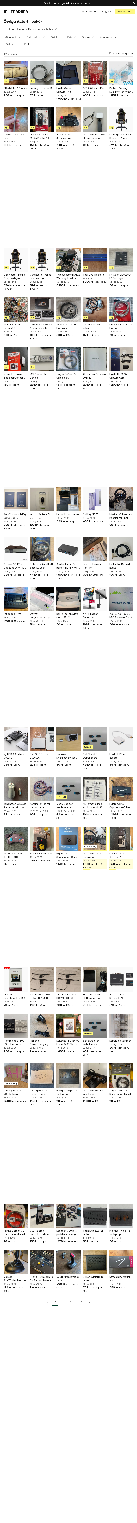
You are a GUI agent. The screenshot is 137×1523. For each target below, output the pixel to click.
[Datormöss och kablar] (95, 309)
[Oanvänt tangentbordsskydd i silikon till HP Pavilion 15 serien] (42, 599)
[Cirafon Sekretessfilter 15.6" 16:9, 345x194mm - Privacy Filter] (16, 979)
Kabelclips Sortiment (120, 1040)
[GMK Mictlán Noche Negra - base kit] (42, 309)
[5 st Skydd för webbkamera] (95, 739)
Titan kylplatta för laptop (93, 1232)
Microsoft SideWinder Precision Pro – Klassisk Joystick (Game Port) (15, 1278)
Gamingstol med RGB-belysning (13, 1092)
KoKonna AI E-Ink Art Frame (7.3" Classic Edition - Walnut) (67, 1042)
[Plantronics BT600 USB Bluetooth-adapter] (16, 1026)
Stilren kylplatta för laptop (93, 1278)
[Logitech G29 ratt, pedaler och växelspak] (95, 838)
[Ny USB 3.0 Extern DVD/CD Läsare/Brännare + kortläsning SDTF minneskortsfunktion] (16, 739)
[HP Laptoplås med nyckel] (121, 549)
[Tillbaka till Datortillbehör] (5, 29)
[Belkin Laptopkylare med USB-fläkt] (68, 599)
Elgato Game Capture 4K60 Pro (119, 805)
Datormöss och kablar (91, 326)
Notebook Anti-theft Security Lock (41, 566)
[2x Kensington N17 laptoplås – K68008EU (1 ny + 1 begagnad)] (68, 309)
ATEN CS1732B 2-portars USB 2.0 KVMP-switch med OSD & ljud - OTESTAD (14, 326)
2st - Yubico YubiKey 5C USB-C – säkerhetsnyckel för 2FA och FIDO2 (15, 516)
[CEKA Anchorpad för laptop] (121, 309)
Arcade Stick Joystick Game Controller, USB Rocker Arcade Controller (65, 136)
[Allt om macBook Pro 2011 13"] (95, 359)
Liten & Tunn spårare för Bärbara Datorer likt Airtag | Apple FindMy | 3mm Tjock (41, 1278)
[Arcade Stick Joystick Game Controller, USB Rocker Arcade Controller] (68, 119)
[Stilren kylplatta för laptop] (95, 1262)
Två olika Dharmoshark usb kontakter (66, 756)
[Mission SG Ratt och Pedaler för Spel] (121, 499)
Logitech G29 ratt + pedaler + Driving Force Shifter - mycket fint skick (67, 1232)
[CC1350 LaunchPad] (95, 73)
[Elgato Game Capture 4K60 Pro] (121, 789)
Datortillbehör (16, 29)
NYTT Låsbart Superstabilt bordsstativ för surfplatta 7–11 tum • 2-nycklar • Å (94, 615)
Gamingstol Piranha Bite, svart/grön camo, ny (120, 136)
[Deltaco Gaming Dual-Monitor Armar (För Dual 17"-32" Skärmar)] (121, 73)
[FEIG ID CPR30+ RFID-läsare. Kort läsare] (95, 979)
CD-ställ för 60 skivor (15, 88)
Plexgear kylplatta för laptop (66, 1092)
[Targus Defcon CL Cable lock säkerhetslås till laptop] (68, 359)
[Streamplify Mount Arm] (121, 1262)
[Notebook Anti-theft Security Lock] (42, 549)
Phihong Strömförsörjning (39, 1042)
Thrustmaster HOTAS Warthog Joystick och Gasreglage (68, 276)
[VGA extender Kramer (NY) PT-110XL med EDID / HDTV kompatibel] (121, 979)
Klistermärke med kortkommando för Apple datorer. (93, 805)
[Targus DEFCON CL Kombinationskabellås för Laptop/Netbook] (121, 1075)
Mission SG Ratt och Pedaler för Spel (120, 516)
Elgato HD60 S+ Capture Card (118, 376)
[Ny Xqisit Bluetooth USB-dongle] (121, 260)
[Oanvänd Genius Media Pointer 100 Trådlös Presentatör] (42, 119)
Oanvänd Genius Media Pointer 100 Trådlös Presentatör (41, 136)
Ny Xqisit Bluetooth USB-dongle (120, 276)
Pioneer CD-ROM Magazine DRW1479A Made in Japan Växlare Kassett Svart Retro (16, 566)
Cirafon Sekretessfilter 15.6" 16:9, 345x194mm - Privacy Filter (15, 996)
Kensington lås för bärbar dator (40, 805)
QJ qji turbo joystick (67, 1276)
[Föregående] (48, 1301)
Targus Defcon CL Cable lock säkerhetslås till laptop (66, 376)
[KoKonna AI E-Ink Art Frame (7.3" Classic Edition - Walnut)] (68, 1026)
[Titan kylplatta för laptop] (95, 1216)
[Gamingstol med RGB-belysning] (16, 1075)
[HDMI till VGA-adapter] (121, 739)
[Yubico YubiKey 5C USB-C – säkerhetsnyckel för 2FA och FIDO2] (42, 499)
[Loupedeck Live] (16, 599)
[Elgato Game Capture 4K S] (68, 73)
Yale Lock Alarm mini (41, 853)
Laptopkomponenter (68, 514)
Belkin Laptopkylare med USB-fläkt (67, 615)
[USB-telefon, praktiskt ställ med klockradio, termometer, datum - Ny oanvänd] (42, 1216)
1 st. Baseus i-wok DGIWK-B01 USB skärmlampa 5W (40, 996)
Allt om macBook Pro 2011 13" (94, 376)
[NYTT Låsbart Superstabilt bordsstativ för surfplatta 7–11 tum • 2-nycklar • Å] (95, 599)
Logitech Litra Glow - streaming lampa (94, 136)
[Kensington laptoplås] (42, 73)
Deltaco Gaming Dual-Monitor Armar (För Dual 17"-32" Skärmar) (120, 90)
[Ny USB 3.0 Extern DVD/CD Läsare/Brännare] (42, 739)
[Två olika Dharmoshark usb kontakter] (68, 739)
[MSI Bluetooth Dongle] (42, 359)
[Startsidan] (19, 11)
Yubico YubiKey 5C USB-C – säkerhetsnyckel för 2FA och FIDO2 (41, 516)
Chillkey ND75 (90, 514)
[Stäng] (134, 3)
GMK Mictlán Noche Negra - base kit (41, 326)
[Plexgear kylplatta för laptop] (68, 1075)
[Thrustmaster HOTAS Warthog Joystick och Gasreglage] (68, 260)
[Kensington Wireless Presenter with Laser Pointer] (16, 789)
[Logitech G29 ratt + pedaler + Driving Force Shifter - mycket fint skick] (68, 1216)
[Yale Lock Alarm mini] (42, 839)
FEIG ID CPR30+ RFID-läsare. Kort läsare (92, 996)
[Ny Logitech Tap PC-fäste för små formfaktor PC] (42, 1075)
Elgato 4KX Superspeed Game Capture (67, 855)
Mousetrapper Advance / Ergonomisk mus (118, 855)
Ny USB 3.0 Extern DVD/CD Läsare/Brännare (40, 756)
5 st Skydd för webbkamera (91, 756)
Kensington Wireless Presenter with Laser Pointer (15, 805)
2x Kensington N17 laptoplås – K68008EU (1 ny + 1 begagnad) (67, 326)
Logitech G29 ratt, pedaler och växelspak (93, 855)
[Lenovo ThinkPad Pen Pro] (95, 549)
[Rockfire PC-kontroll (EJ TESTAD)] (16, 839)
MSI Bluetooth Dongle (38, 376)
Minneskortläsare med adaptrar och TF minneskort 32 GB (15, 376)
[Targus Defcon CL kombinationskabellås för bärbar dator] (16, 1216)
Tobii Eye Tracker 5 (94, 274)
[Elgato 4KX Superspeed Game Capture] (68, 839)
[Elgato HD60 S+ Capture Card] (121, 359)
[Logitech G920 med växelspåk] (95, 1075)
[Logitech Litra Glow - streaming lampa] (95, 119)
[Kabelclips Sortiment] (121, 1026)
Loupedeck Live (12, 613)
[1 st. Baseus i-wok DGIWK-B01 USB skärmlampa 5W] (42, 979)
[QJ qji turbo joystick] (68, 1262)
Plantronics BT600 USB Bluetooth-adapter (14, 1042)
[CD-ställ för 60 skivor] (16, 73)
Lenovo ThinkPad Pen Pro (92, 566)
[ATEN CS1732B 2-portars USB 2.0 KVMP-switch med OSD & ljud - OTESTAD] (16, 309)
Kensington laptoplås (41, 88)
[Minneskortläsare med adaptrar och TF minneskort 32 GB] (16, 359)
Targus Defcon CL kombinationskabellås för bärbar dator (15, 1232)
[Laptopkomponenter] (68, 499)
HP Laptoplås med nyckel (119, 566)
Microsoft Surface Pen (14, 136)
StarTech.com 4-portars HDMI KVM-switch (67, 566)
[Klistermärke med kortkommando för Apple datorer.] (95, 789)
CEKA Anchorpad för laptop (120, 326)
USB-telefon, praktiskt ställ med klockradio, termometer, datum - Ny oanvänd (41, 1232)
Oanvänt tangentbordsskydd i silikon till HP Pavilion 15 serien (41, 615)
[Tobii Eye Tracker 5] (95, 260)
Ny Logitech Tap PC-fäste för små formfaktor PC (41, 1092)
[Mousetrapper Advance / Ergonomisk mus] (121, 838)
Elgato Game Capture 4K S (64, 90)
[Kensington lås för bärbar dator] (42, 789)
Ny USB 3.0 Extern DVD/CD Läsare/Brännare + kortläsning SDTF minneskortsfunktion (15, 756)
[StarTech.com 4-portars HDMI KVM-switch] (68, 549)
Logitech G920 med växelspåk (94, 1092)
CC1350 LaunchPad (94, 88)
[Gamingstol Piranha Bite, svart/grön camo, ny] (121, 119)
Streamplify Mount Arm (119, 1278)
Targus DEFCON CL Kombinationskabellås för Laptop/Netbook (121, 1092)
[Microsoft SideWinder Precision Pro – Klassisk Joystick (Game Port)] (16, 1262)
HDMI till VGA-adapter (117, 756)
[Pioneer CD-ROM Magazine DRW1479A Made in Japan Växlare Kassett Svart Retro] (16, 549)
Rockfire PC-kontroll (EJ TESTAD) (15, 855)
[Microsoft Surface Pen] (16, 119)
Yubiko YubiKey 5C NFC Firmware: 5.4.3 (120, 615)
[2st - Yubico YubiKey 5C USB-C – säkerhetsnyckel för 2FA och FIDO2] (16, 499)
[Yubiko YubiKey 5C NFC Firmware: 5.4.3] (121, 599)
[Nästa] (88, 1301)
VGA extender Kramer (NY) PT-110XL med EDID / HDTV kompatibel (119, 996)
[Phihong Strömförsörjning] (42, 1026)
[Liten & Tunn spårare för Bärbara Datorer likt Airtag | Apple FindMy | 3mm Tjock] (42, 1262)
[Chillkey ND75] (95, 499)
